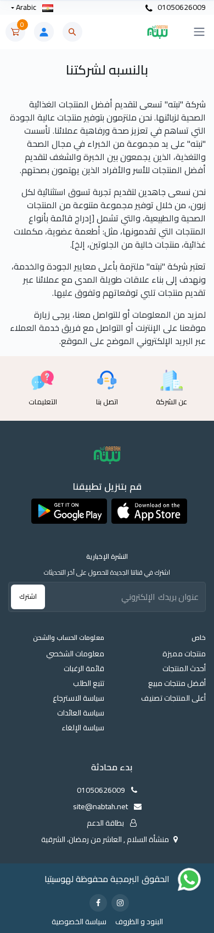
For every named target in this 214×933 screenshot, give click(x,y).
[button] (149, 511)
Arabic (26, 7)
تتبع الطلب (88, 683)
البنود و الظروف (139, 922)
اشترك (28, 596)
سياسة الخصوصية (79, 922)
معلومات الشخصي (75, 654)
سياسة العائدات (80, 713)
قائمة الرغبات (84, 668)
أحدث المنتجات (184, 668)
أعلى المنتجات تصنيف (173, 698)
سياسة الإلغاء (82, 728)
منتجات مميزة (184, 654)
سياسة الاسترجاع (78, 698)
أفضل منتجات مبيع (177, 683)
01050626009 (181, 7)
